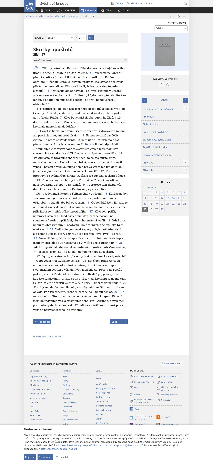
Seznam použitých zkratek (157, 139)
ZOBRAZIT (40, 37)
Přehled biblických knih (155, 132)
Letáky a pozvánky (71, 389)
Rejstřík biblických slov (155, 147)
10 (86, 144)
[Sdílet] (178, 16)
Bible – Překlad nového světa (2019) (62, 16)
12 (102, 171)
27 (76, 305)
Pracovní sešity (69, 402)
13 (38, 180)
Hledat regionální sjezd (142, 382)
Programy (67, 406)
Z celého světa (102, 423)
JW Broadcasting (71, 419)
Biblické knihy (150, 124)
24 (65, 274)
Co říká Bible (35, 370)
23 (85, 260)
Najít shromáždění (166, 377)
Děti (31, 406)
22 (38, 256)
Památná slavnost (104, 405)
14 (84, 184)
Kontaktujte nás (103, 392)
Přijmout (30, 457)
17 (91, 211)
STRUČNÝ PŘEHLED (150, 187)
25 (37, 67)
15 (106, 193)
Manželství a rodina (38, 398)
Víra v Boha (34, 411)
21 (121, 242)
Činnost (99, 414)
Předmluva (149, 116)
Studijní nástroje (70, 411)
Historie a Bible (36, 419)
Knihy (65, 380)
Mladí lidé (34, 402)
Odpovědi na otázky (38, 376)
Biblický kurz (35, 385)
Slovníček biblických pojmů (157, 155)
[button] (66, 10)
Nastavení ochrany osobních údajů (58, 448)
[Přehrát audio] (172, 16)
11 (121, 153)
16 (88, 202)
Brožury (66, 385)
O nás (98, 378)
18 (109, 220)
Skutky (85, 16)
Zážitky (99, 418)
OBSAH (165, 100)
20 (36, 238)
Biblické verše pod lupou (40, 380)
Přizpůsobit (61, 457)
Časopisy (67, 398)
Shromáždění (102, 401)
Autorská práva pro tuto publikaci (47, 336)
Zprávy (99, 370)
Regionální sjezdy (103, 410)
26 (116, 291)
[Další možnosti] (184, 16)
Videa (65, 424)
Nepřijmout (45, 457)
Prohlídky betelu (103, 397)
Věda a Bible (35, 415)
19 (51, 229)
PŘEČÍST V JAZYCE (177, 23)
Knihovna (30, 16)
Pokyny (66, 415)
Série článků (68, 393)
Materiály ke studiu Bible (40, 389)
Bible (41, 16)
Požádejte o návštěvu (105, 388)
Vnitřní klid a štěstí (37, 393)
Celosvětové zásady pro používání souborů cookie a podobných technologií (101, 445)
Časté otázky (101, 384)
